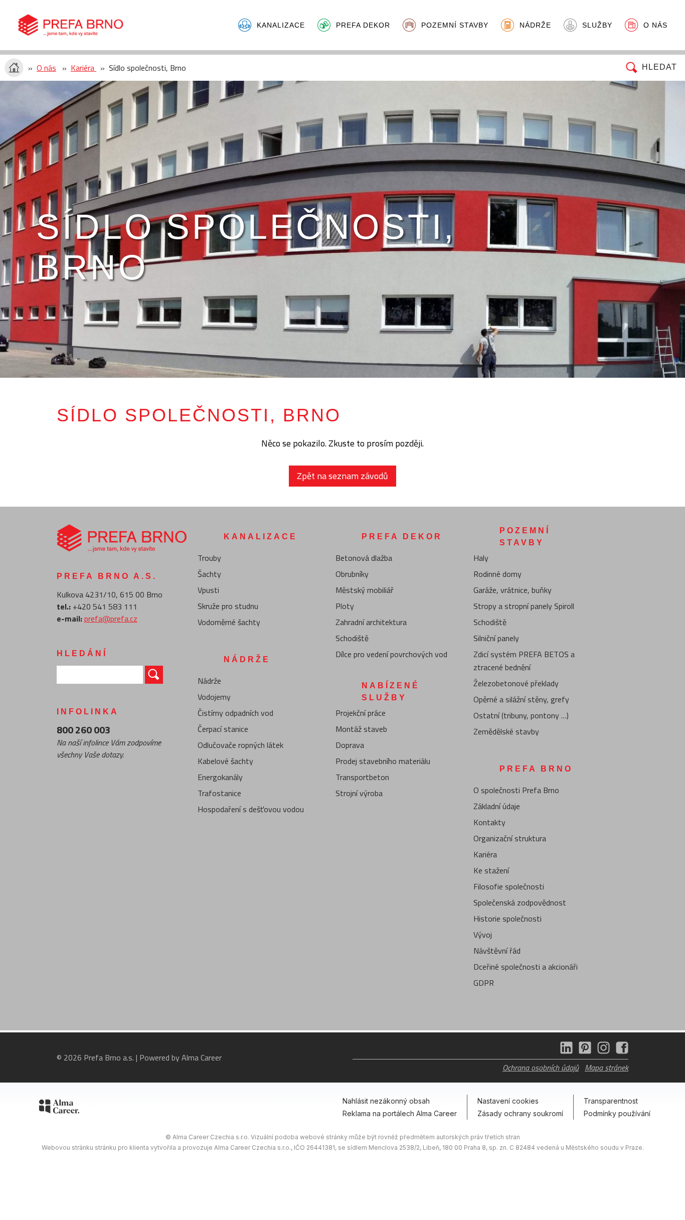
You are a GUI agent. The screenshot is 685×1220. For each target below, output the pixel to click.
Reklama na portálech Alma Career (399, 1113)
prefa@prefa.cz (110, 619)
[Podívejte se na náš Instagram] (601, 1051)
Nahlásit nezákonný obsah (386, 1101)
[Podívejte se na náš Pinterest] (583, 1051)
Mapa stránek (606, 1067)
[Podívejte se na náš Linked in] (564, 1051)
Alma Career (202, 1057)
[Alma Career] (59, 1108)
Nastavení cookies (508, 1101)
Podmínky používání (617, 1113)
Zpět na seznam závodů (342, 476)
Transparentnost (611, 1101)
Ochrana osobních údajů (540, 1067)
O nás (46, 68)
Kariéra (83, 68)
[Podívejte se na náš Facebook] (620, 1051)
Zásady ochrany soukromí (520, 1113)
